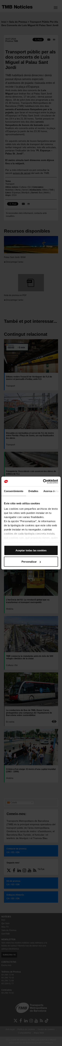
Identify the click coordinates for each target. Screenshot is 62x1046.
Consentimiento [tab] (13, 490)
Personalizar (29, 561)
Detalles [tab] (33, 490)
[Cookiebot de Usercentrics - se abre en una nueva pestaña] (43, 481)
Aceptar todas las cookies (31, 550)
